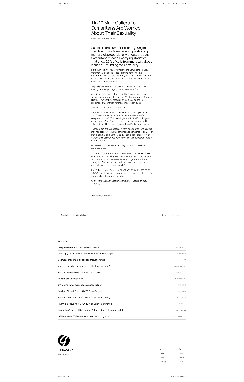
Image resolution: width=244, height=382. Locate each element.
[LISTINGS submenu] (163, 3)
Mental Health (96, 195)
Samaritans (107, 195)
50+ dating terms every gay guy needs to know (80, 285)
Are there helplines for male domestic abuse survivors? (84, 266)
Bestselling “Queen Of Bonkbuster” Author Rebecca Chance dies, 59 (90, 310)
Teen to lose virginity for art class (73, 215)
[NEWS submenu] (179, 3)
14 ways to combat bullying (70, 279)
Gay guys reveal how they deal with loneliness (80, 247)
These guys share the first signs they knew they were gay (85, 253)
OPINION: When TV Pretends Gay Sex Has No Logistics (83, 316)
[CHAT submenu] (171, 3)
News (114, 38)
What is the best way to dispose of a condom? (80, 272)
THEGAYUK (63, 3)
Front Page (109, 38)
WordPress (182, 376)
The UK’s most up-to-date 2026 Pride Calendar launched (85, 304)
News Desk (101, 38)
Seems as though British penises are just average (81, 260)
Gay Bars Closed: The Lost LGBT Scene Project (80, 291)
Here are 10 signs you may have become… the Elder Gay (84, 297)
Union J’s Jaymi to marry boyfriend (170, 215)
